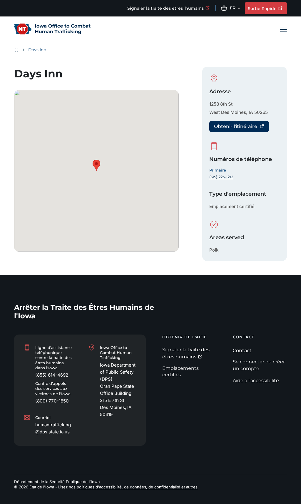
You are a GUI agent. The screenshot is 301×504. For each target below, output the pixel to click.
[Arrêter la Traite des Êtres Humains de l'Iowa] (52, 29)
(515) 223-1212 (221, 176)
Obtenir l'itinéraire (235, 126)
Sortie (262, 8)
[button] (96, 165)
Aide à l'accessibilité (256, 380)
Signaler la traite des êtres (165, 8)
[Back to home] (18, 49)
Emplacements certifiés (180, 371)
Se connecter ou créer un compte (259, 365)
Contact (242, 350)
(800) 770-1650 (52, 401)
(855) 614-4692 (51, 375)
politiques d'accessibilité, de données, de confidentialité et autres (137, 487)
